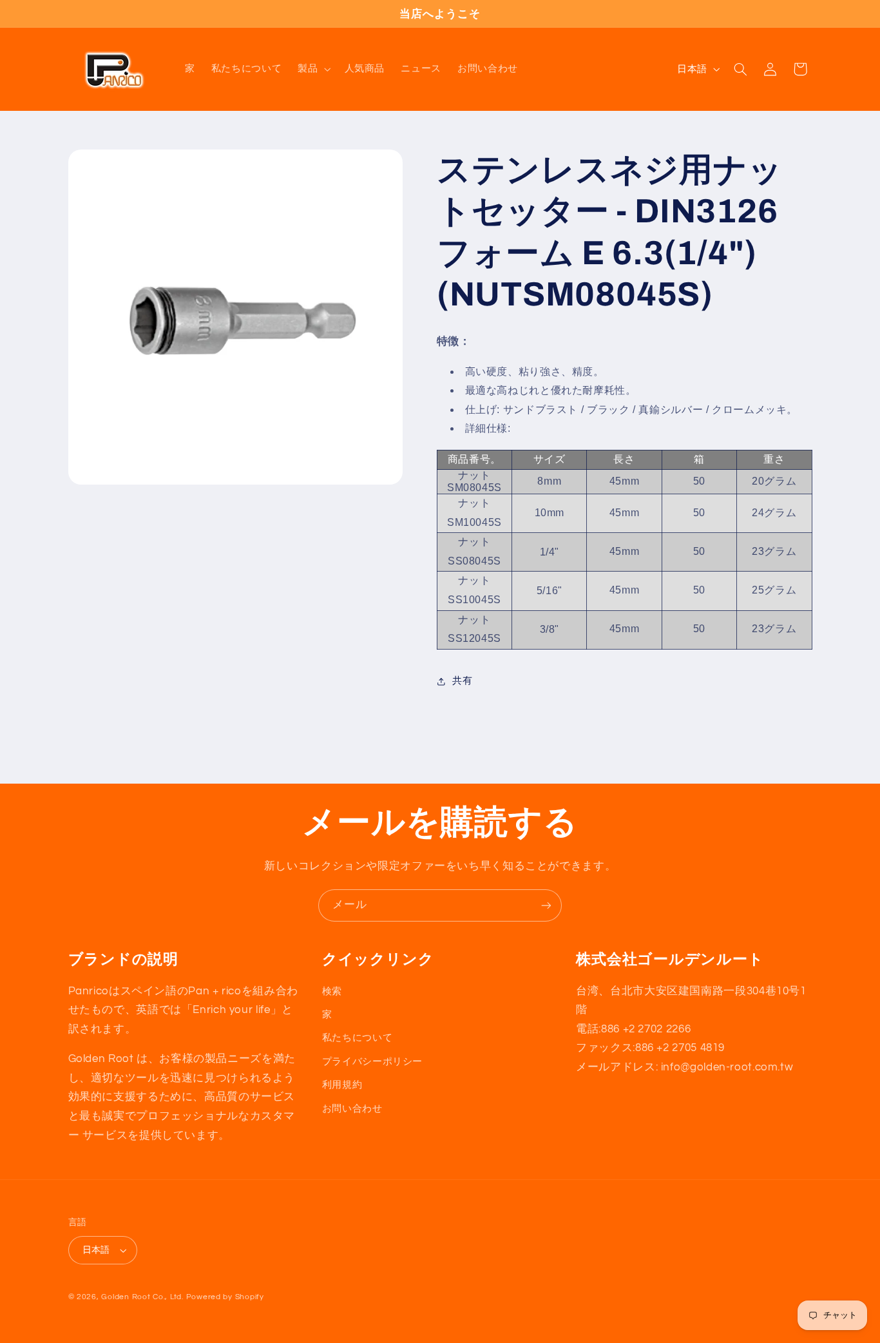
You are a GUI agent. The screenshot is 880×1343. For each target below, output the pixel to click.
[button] (313, 69)
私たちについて (357, 1038)
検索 (332, 991)
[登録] (546, 905)
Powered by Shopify (225, 1296)
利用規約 (342, 1085)
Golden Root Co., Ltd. (142, 1296)
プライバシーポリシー (372, 1062)
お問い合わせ (352, 1109)
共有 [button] (462, 681)
